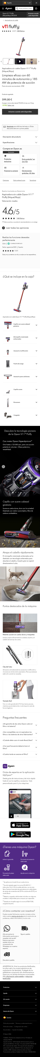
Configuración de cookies (20, 1026)
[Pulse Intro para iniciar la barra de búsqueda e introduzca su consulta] (24, 8)
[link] (15, 227)
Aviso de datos (6, 1030)
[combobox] (17, 3)
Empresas (6, 1005)
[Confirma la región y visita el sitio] (36, 3)
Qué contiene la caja (19, 180)
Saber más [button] (11, 105)
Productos (6, 987)
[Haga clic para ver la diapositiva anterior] (3, 466)
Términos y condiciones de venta (24, 1023)
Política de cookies (8, 1026)
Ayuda (5, 993)
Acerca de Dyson (8, 1011)
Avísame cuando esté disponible (33, 14)
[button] (20, 61)
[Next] (39, 61)
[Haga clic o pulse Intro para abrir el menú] (3, 8)
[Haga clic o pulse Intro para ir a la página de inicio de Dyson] (8, 9)
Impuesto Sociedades (17, 1030)
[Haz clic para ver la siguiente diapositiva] (36, 466)
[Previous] (1, 61)
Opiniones (6, 180)
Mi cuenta (6, 999)
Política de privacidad (8, 1023)
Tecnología (33, 180)
